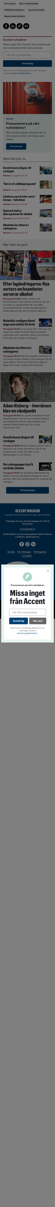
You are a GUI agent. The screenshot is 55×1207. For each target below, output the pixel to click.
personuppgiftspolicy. (27, 633)
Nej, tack (37, 620)
